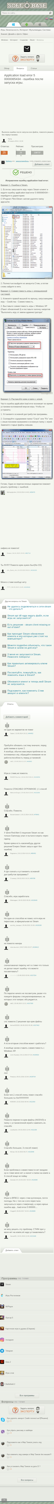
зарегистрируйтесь (22, 161)
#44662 (29, 761)
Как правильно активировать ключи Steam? (27, 664)
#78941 (36, 814)
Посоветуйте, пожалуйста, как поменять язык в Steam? (24, 673)
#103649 (34, 900)
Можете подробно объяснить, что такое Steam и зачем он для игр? (29, 646)
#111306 (34, 1130)
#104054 (37, 777)
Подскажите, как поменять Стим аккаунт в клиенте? (25, 692)
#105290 (39, 925)
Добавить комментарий (17, 717)
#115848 (31, 1152)
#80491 (33, 853)
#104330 (34, 570)
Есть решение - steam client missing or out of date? (28, 626)
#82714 (27, 553)
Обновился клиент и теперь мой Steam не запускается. (29, 682)
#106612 (36, 947)
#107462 (36, 1025)
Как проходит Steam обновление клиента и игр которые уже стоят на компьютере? (27, 636)
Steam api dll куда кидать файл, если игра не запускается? (28, 616)
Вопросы (40, 40)
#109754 (33, 1077)
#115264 (37, 792)
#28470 (32, 492)
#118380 (35, 1180)
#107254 (33, 975)
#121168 (33, 1236)
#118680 (32, 1211)
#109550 (36, 1055)
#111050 (32, 1102)
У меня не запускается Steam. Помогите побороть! (24, 655)
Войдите (9, 161)
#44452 (30, 733)
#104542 (27, 587)
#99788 (32, 878)
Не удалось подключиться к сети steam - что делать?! (29, 607)
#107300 (30, 1003)
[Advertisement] (24, 105)
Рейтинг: (20, 146)
